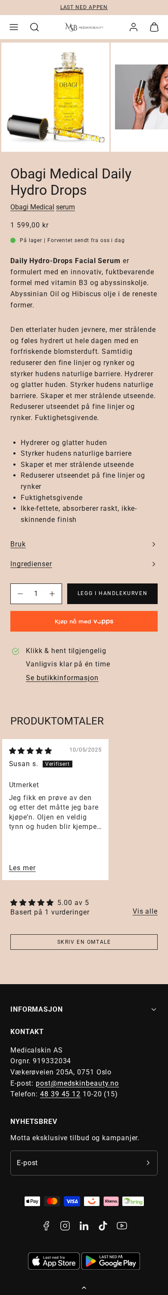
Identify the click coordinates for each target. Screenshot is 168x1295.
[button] (13, 27)
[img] (31, 751)
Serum (65, 207)
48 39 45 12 (60, 1094)
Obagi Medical (32, 207)
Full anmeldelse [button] (22, 868)
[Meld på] (148, 1163)
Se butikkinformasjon (62, 678)
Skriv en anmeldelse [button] (84, 942)
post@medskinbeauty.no (77, 1083)
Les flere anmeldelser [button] (145, 911)
